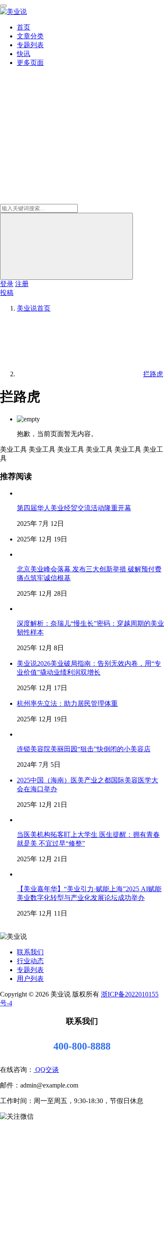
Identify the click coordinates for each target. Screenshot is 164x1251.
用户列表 (30, 978)
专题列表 (30, 44)
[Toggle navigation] (3, 6)
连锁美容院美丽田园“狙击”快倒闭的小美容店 (84, 749)
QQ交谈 (46, 1069)
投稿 (6, 292)
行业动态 (30, 960)
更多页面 (30, 62)
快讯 (23, 53)
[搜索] (66, 246)
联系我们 (30, 952)
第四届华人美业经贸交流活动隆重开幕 (74, 508)
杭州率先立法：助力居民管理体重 (67, 703)
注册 (22, 283)
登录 (6, 283)
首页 (23, 27)
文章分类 (30, 36)
